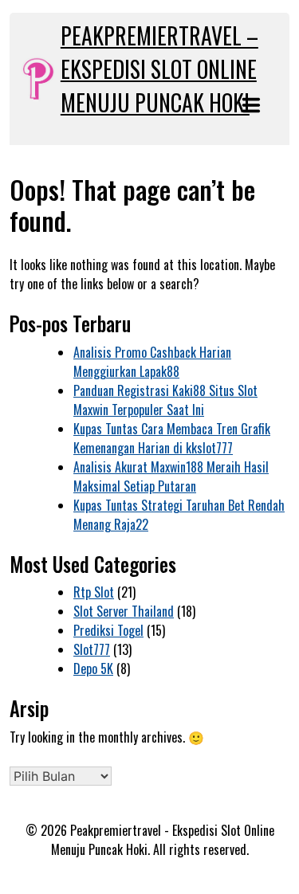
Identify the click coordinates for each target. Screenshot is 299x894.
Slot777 (91, 649)
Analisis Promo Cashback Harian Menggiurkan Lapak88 (152, 362)
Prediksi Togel (108, 630)
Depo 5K (93, 668)
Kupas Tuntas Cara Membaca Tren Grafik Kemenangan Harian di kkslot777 (171, 438)
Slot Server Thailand (123, 611)
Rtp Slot (93, 592)
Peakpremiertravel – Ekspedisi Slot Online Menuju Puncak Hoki (159, 69)
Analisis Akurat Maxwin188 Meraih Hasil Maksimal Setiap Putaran (171, 476)
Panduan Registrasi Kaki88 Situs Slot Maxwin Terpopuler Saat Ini (165, 400)
